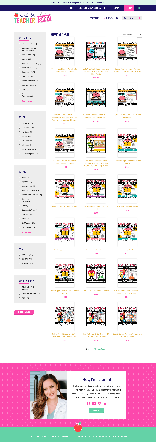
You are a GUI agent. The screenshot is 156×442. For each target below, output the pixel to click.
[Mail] (94, 403)
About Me (96, 410)
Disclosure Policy (81, 436)
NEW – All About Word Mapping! (93, 8)
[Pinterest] (99, 403)
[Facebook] (88, 403)
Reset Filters (24, 312)
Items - (112, 18)
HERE (86, 2)
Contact (115, 8)
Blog (72, 8)
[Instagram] (105, 403)
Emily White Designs (117, 436)
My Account (94, 18)
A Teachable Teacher (33, 17)
